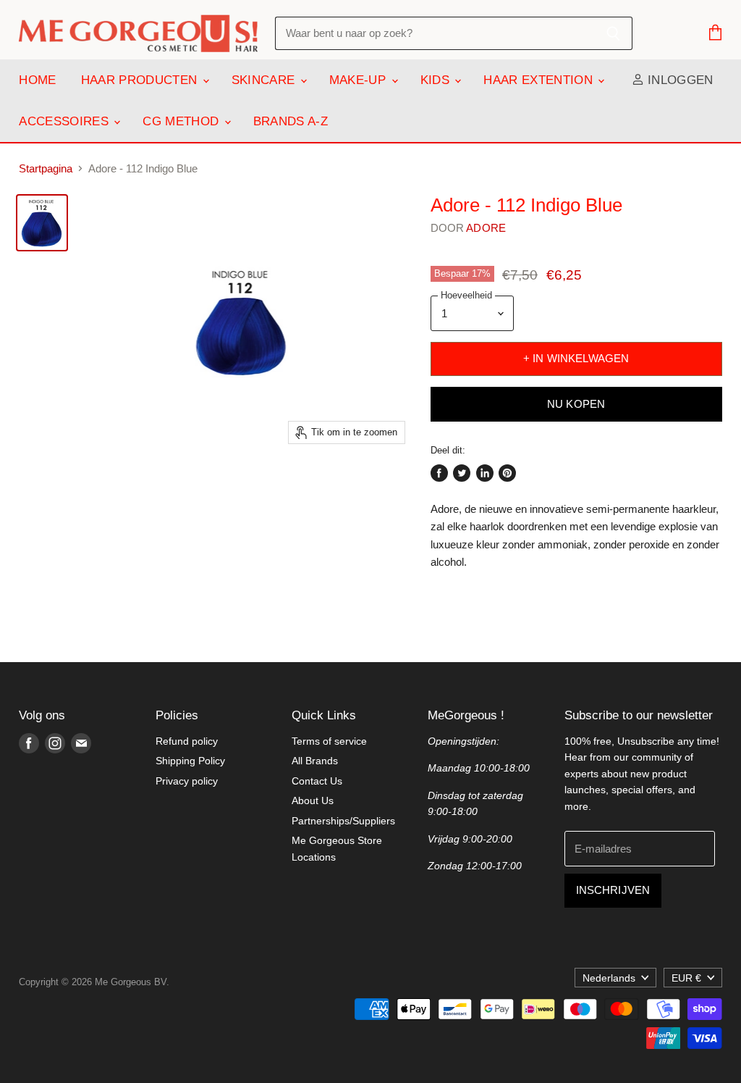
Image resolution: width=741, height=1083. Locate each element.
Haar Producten (141, 80)
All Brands (315, 760)
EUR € (686, 978)
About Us (313, 800)
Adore (486, 228)
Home (37, 80)
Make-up (359, 80)
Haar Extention (539, 80)
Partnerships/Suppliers (343, 821)
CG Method (182, 121)
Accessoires (65, 121)
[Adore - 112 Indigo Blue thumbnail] (42, 223)
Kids (437, 80)
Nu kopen (576, 404)
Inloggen (679, 80)
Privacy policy (187, 781)
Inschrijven (613, 890)
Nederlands (609, 978)
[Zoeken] (613, 33)
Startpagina (45, 168)
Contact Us (317, 781)
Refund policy (187, 741)
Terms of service (329, 741)
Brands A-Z (290, 121)
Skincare (265, 80)
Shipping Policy (190, 760)
